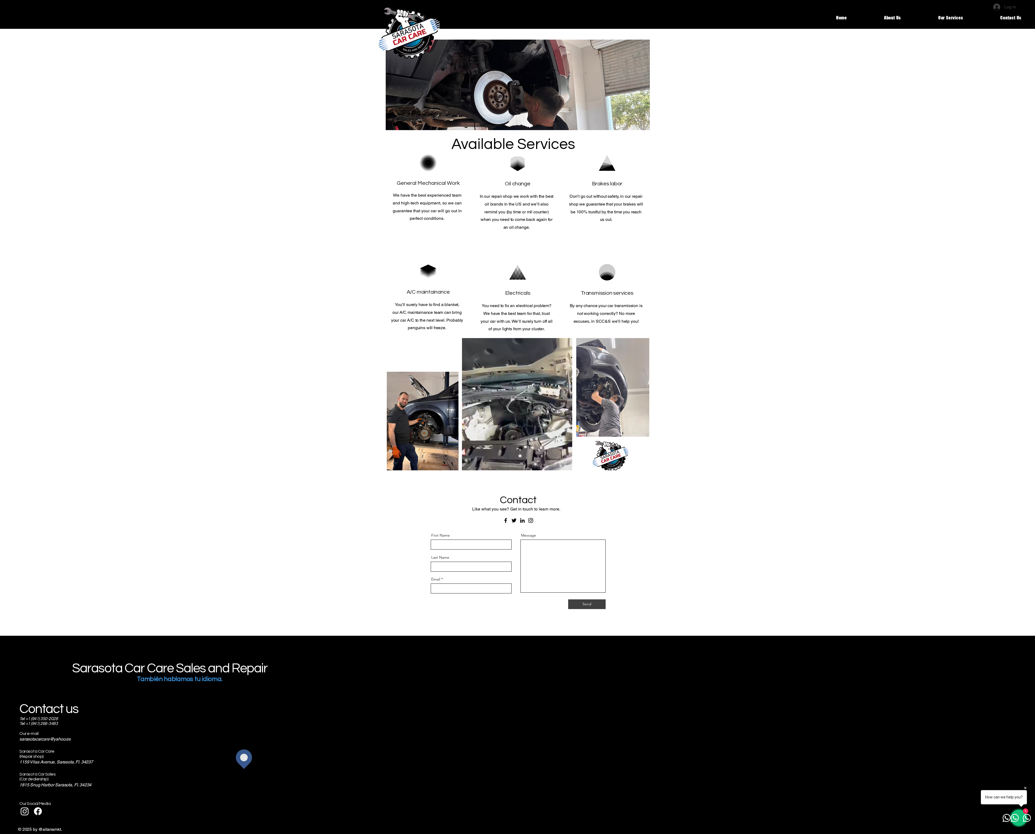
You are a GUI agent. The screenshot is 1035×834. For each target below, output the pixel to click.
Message (528, 535)
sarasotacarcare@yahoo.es (45, 739)
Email (435, 579)
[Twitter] (514, 520)
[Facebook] (505, 520)
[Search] (644, 14)
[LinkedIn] (522, 520)
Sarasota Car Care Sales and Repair (169, 668)
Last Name (440, 557)
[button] (565, 464)
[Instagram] (530, 520)
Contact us (48, 709)
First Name (440, 535)
